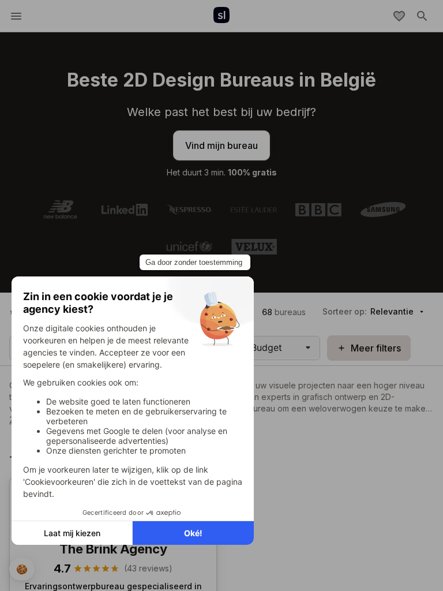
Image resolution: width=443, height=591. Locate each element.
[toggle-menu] (16, 16)
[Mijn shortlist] (399, 16)
